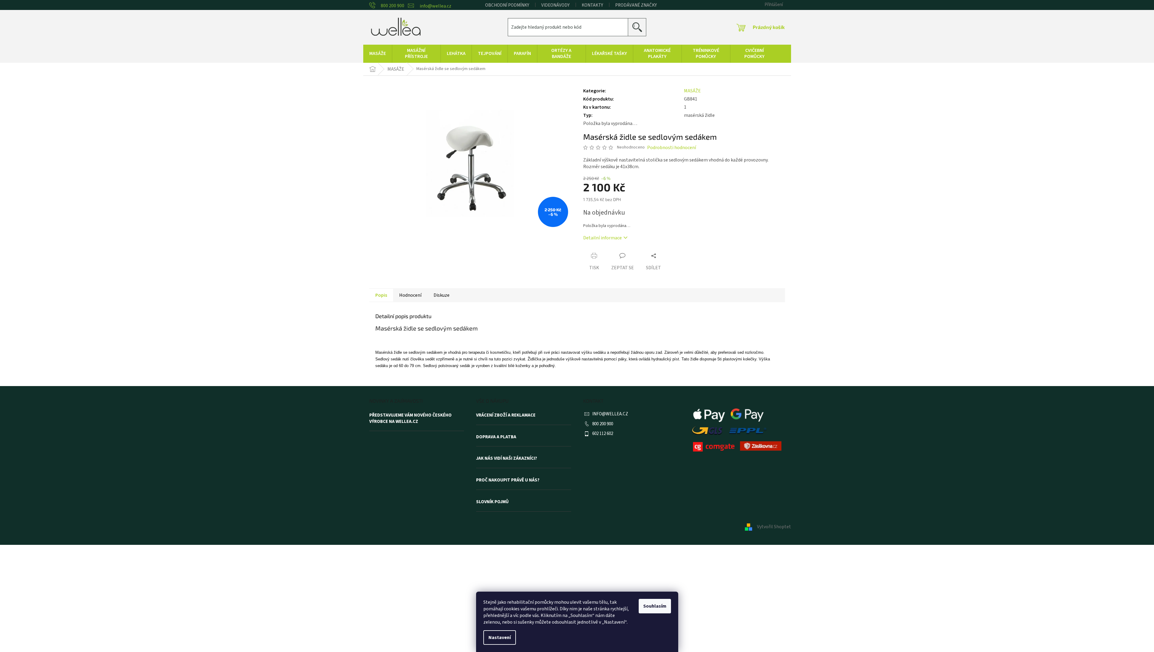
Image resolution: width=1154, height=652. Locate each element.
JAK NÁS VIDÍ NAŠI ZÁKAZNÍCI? (506, 458)
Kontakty (592, 5)
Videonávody (555, 5)
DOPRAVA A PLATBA (496, 437)
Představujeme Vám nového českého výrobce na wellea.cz (410, 418)
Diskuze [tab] (442, 295)
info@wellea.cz (610, 414)
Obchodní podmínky (507, 5)
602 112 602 (602, 433)
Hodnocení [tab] (410, 295)
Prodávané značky (636, 5)
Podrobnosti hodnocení (671, 147)
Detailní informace (602, 238)
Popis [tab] (381, 295)
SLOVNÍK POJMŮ (492, 502)
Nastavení (499, 637)
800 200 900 (602, 424)
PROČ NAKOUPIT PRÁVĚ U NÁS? (507, 480)
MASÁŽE (692, 91)
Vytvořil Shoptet (774, 526)
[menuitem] (377, 54)
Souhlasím (654, 606)
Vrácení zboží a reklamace (506, 415)
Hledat (639, 27)
